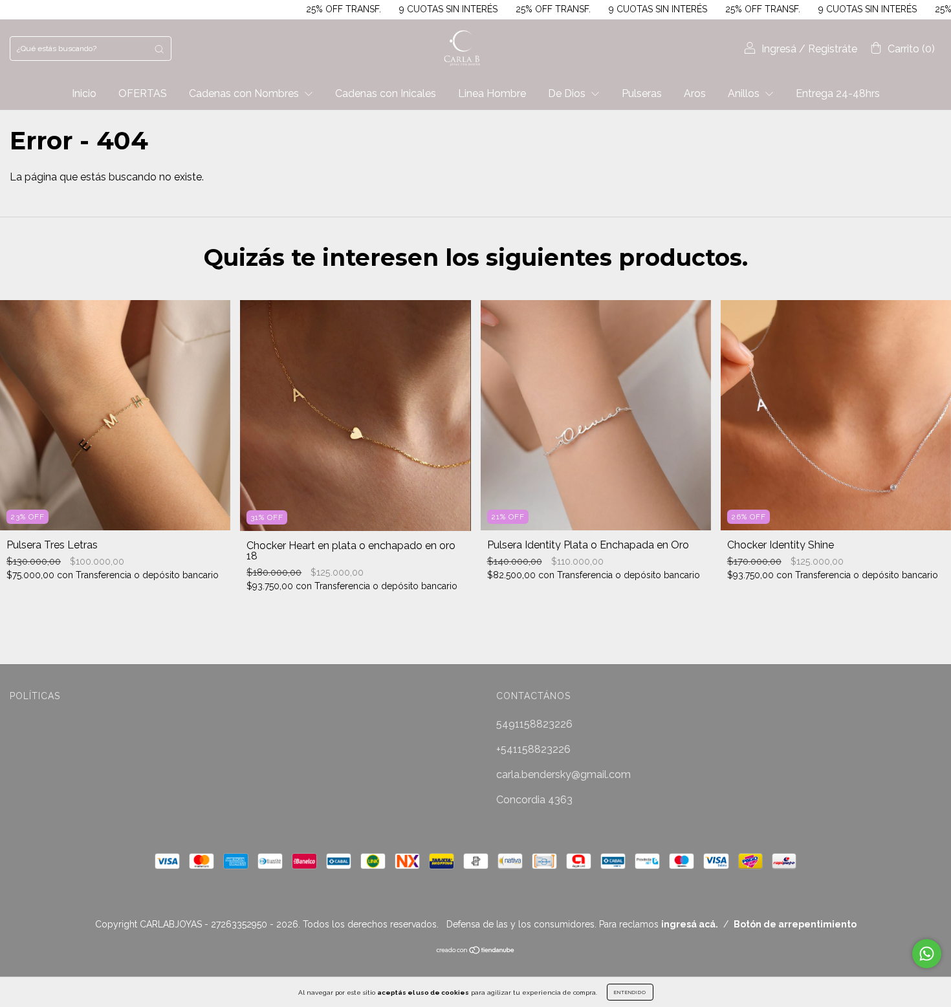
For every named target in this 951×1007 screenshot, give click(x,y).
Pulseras (642, 93)
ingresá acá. (689, 924)
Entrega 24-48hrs (838, 93)
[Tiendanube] (475, 951)
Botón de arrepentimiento (795, 924)
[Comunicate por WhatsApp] (926, 953)
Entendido (630, 992)
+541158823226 (533, 749)
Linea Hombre (492, 93)
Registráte (832, 49)
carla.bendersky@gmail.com (563, 774)
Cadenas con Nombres (245, 93)
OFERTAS (142, 93)
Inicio (84, 93)
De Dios (568, 93)
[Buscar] (159, 48)
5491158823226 (534, 724)
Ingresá (778, 49)
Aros (695, 93)
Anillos (745, 93)
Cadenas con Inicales (385, 93)
